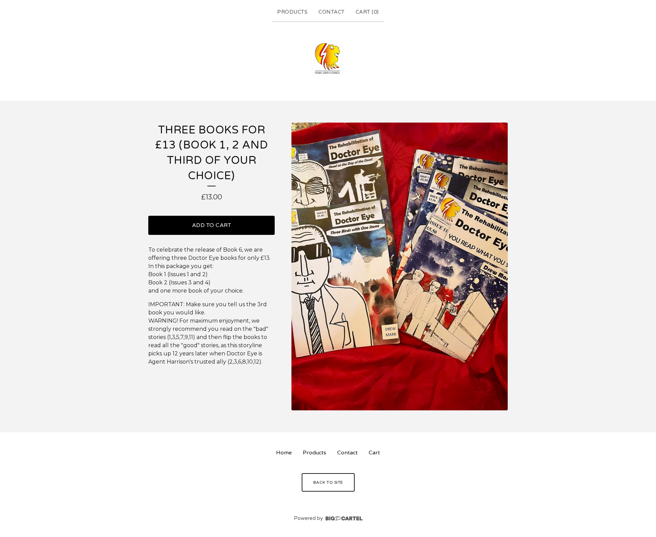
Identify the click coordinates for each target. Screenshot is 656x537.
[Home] (328, 59)
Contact (331, 12)
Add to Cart (211, 225)
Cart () (367, 12)
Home (284, 452)
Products (292, 12)
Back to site (328, 482)
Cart (374, 452)
